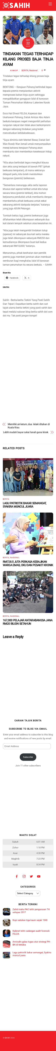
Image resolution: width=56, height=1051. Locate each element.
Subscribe (28, 757)
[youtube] (39, 876)
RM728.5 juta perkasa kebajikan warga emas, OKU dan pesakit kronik (28, 563)
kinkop (14, 70)
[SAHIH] (16, 7)
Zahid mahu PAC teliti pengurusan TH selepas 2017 (31, 911)
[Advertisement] (28, 339)
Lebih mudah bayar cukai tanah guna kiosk (25, 432)
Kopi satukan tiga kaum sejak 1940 (30, 920)
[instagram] (24, 876)
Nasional (33, 70)
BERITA (25, 70)
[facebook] (17, 876)
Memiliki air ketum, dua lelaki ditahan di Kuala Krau (29, 426)
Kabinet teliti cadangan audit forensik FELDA (31, 932)
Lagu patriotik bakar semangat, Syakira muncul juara (24, 504)
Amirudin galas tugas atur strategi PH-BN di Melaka (31, 943)
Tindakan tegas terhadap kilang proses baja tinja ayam (28, 59)
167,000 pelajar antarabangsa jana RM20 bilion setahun (28, 622)
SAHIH (7, 1038)
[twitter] (31, 876)
